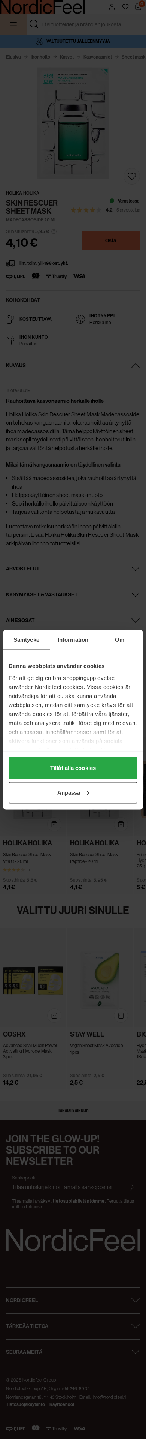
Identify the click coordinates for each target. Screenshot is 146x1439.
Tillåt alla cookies (73, 768)
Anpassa (68, 792)
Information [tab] (73, 639)
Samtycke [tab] (26, 639)
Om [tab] (119, 639)
